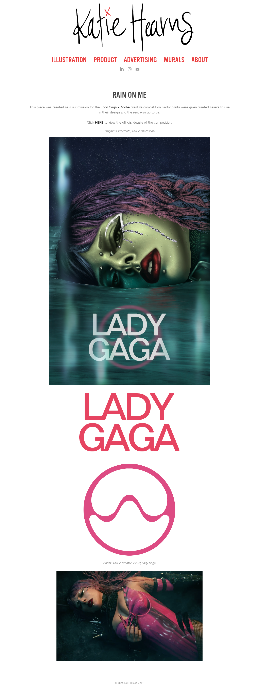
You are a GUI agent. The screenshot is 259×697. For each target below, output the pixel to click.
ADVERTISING (140, 60)
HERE (99, 122)
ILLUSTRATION (69, 60)
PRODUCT (105, 60)
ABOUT (199, 60)
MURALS (174, 60)
